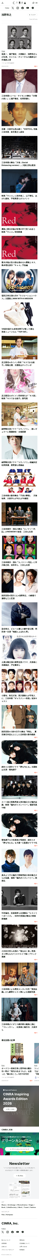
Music (4, 1205)
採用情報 (4, 1243)
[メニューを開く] (36, 2)
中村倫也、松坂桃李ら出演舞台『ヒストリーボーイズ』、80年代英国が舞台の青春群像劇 (19, 916)
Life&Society (12, 1207)
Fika (3, 1214)
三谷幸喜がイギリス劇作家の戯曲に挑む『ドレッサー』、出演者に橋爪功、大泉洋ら (19, 1027)
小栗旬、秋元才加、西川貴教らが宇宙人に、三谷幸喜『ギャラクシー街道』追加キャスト (19, 698)
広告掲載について (25, 1243)
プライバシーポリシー (8, 1249)
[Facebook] (22, 8)
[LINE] (33, 8)
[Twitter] (13, 8)
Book (3, 1207)
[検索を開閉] (33, 2)
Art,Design (12, 1205)
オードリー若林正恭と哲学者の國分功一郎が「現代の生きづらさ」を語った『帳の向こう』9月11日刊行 (17, 1071)
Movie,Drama (22, 1205)
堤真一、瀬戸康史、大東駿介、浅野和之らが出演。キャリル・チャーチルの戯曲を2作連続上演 (19, 57)
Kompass (9, 1214)
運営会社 (22, 1240)
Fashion (33, 1207)
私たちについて (6, 1240)
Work (20, 1207)
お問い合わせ (23, 1246)
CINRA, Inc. (10, 1223)
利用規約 (22, 1249)
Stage (31, 1205)
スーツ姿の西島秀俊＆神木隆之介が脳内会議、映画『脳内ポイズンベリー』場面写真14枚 (19, 805)
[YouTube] (27, 8)
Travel (26, 1207)
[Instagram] (18, 8)
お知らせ (4, 1246)
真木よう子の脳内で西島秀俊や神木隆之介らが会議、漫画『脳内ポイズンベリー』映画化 (19, 878)
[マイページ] (2, 2)
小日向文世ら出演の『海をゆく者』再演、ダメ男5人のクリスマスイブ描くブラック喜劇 (19, 954)
